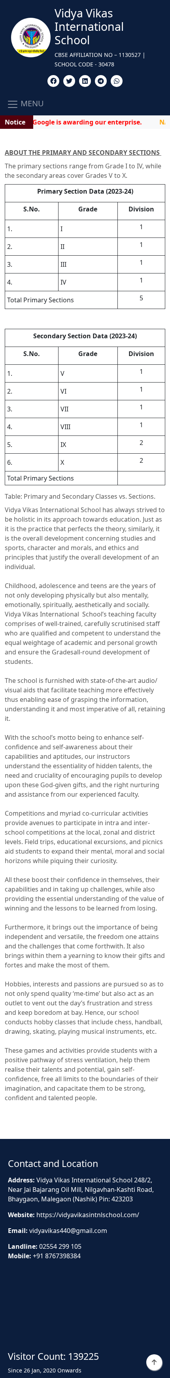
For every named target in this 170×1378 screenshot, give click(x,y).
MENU (31, 103)
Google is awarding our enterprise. (80, 122)
